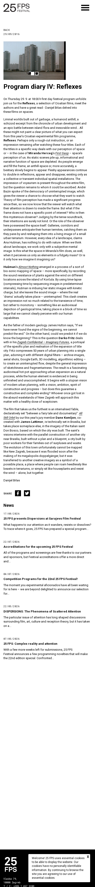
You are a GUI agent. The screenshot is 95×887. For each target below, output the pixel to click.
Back (6, 30)
